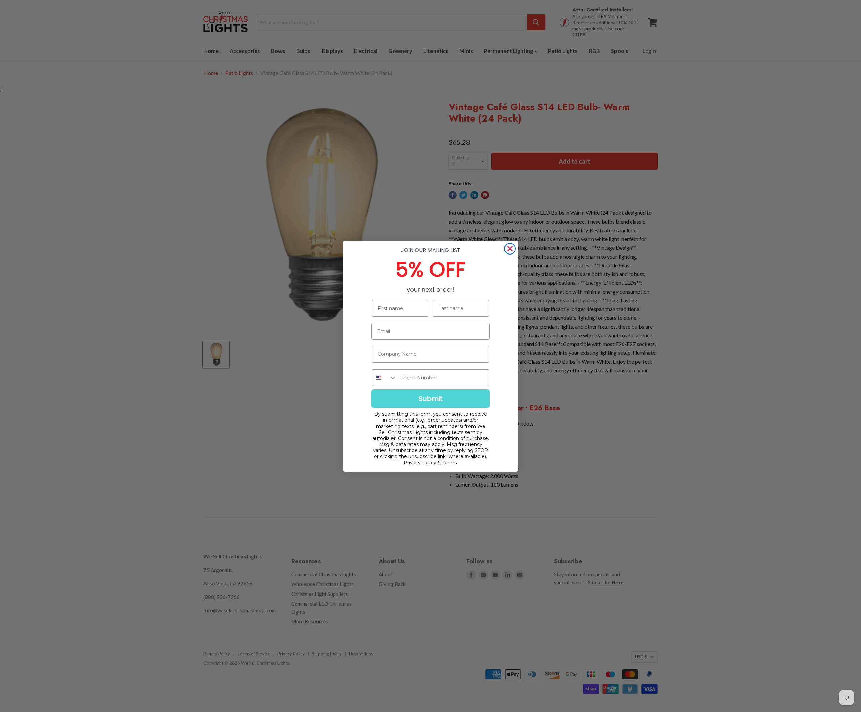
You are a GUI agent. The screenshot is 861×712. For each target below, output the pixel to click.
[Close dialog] (509, 248)
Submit (431, 398)
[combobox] (384, 378)
